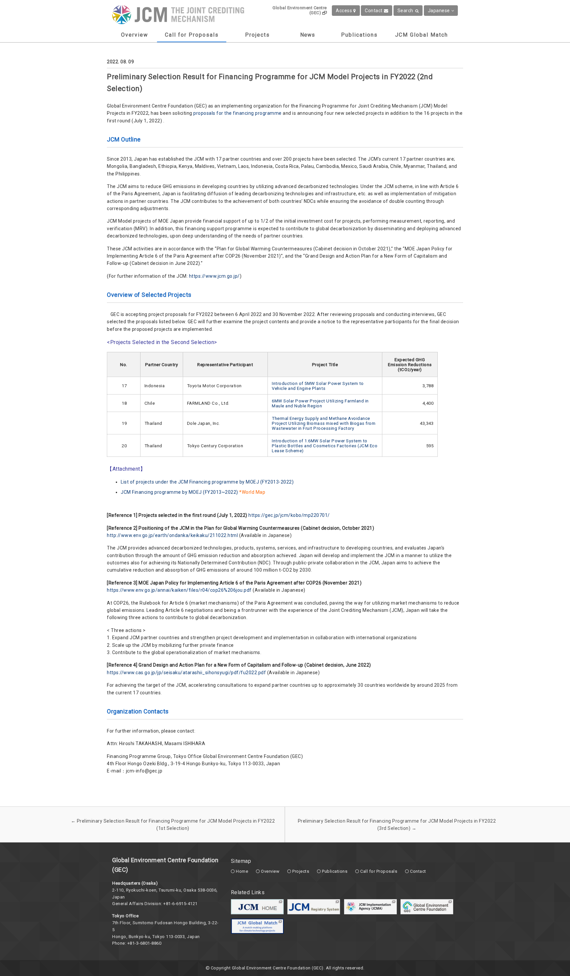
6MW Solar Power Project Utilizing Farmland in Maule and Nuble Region (320, 403)
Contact (374, 10)
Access (344, 10)
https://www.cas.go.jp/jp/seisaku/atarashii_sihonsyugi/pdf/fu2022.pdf (186, 672)
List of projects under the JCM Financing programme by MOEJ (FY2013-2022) (207, 482)
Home (242, 871)
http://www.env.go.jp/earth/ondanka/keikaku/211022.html (172, 535)
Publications (359, 35)
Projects (257, 35)
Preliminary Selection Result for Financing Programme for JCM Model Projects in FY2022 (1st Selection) (173, 824)
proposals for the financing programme (237, 113)
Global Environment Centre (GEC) (299, 10)
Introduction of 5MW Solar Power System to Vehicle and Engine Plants (318, 386)
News (307, 35)
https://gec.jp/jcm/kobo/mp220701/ (289, 515)
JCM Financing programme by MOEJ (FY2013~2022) (179, 492)
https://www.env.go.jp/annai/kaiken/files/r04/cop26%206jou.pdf (179, 590)
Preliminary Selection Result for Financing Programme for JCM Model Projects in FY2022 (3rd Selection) (397, 824)
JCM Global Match (421, 35)
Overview (134, 35)
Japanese (439, 10)
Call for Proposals (192, 35)
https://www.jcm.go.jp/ (214, 276)
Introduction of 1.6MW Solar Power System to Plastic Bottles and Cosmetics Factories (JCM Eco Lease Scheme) (324, 445)
